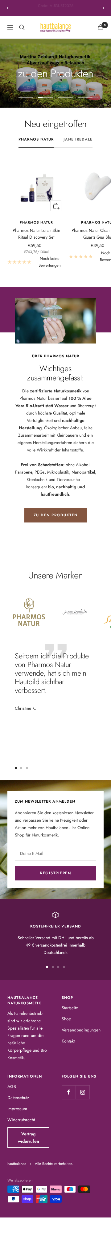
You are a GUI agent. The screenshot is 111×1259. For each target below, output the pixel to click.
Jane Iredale (78, 139)
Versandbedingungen (81, 1030)
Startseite (70, 1008)
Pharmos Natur (36, 139)
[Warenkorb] (100, 27)
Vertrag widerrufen (28, 1137)
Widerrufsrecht (21, 1120)
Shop (66, 1019)
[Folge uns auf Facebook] (69, 1092)
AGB (11, 1086)
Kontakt (68, 1041)
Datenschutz (18, 1097)
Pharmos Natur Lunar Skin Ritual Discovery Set (36, 233)
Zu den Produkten (56, 515)
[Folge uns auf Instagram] (82, 1092)
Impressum (17, 1109)
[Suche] (22, 27)
